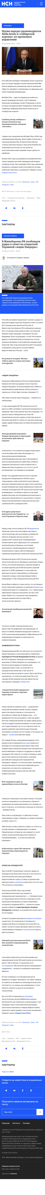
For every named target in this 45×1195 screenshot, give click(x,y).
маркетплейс (26, 1038)
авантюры (26, 743)
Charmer (13, 1174)
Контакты (16, 1123)
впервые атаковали (33, 918)
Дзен (33, 182)
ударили (33, 529)
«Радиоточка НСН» (9, 173)
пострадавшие (8, 966)
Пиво (38, 198)
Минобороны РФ (8, 1041)
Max (12, 185)
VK (37, 182)
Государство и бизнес (16, 198)
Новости (26, 182)
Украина (10, 1038)
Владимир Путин (8, 201)
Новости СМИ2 (8, 1072)
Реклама (26, 1123)
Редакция (6, 1123)
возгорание (30, 930)
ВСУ (17, 1038)
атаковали (18, 882)
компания (31, 198)
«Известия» (25, 682)
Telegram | (6, 185)
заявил (12, 735)
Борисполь (38, 587)
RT (37, 392)
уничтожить (28, 467)
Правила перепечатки (11, 1166)
